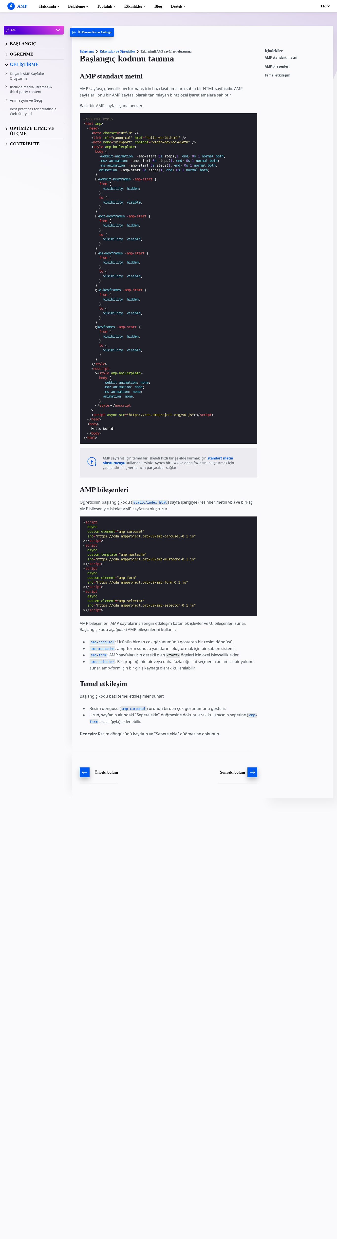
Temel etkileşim (277, 75)
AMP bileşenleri (277, 66)
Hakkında (47, 6)
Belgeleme (76, 6)
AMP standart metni (281, 58)
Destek (176, 6)
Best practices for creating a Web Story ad (33, 111)
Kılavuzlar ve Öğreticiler (117, 51)
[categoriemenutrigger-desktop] (92, 32)
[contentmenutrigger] (296, 52)
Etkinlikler (133, 6)
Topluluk (104, 6)
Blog (158, 6)
